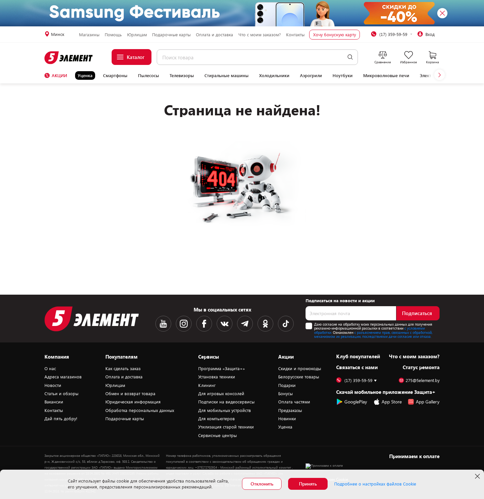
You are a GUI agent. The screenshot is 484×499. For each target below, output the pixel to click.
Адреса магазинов (63, 377)
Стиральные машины (226, 75)
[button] (439, 75)
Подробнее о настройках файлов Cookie (375, 484)
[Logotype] (69, 57)
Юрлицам (137, 35)
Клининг (207, 385)
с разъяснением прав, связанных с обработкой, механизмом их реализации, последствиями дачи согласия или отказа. (373, 334)
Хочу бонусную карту (334, 35)
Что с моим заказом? (259, 35)
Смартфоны (115, 75)
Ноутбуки (343, 75)
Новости (52, 385)
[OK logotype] (265, 324)
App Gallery (428, 401)
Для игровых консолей (221, 393)
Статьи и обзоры (61, 393)
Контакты (295, 35)
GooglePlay (355, 401)
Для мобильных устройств (224, 410)
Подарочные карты (171, 35)
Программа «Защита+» (221, 368)
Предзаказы (290, 410)
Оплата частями (294, 402)
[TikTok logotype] (286, 324)
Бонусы (285, 393)
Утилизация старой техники (226, 427)
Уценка (85, 75)
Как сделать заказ (123, 368)
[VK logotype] (224, 324)
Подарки (287, 385)
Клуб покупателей (358, 356)
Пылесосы (148, 75)
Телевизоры (182, 75)
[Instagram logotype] (184, 324)
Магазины (89, 35)
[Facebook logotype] (204, 324)
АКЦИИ (59, 75)
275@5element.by (423, 380)
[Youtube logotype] (163, 324)
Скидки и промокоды (299, 368)
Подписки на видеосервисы (226, 402)
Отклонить (262, 484)
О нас (50, 368)
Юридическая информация (133, 402)
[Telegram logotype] (245, 324)
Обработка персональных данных (139, 410)
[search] (350, 57)
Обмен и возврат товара (130, 393)
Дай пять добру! (60, 419)
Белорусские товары (298, 377)
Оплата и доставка (214, 35)
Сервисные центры (217, 435)
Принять (308, 484)
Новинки (287, 419)
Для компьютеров (216, 419)
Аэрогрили (311, 75)
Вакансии (53, 402)
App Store (392, 401)
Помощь (113, 35)
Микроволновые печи (386, 75)
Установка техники (216, 377)
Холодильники (274, 75)
